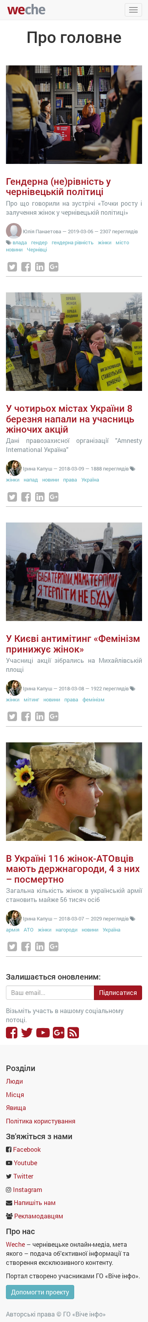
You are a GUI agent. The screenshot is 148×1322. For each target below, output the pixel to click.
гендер (39, 242)
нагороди (66, 929)
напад (31, 479)
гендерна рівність (73, 242)
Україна (90, 479)
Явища (16, 1107)
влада (20, 242)
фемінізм (93, 699)
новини (14, 249)
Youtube (25, 1162)
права (70, 479)
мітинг (31, 699)
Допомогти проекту (40, 1292)
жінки (104, 242)
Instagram (27, 1189)
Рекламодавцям (38, 1216)
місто (122, 242)
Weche (15, 1244)
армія (12, 929)
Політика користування (40, 1121)
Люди (14, 1081)
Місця (15, 1094)
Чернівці (37, 249)
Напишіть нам (35, 1202)
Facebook (27, 1149)
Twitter (23, 1176)
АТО (29, 929)
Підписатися (118, 992)
